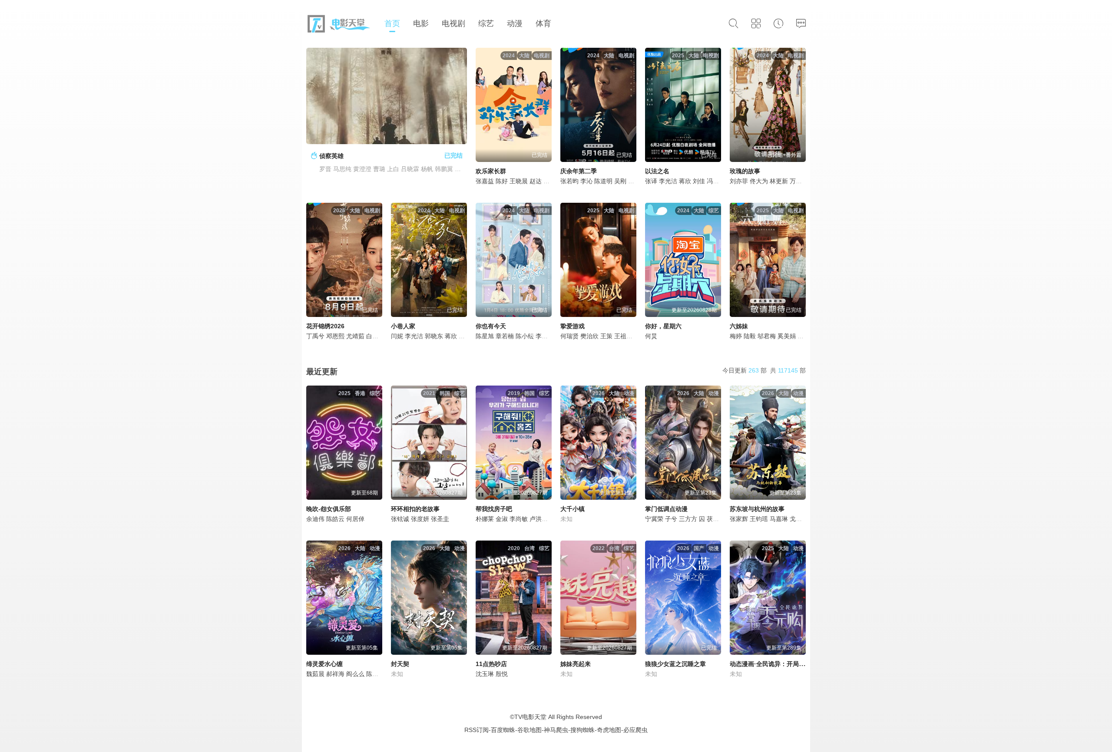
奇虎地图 (609, 729)
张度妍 (420, 518)
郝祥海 (335, 673)
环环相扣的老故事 (415, 508)
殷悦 (502, 673)
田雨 (634, 181)
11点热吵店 (491, 663)
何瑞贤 (569, 336)
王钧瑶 (759, 518)
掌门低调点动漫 (666, 508)
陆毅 (750, 336)
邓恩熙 (335, 336)
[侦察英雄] (386, 96)
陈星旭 (485, 336)
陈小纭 (525, 336)
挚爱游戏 (572, 326)
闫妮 (397, 336)
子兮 (671, 518)
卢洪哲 (539, 518)
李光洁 (668, 181)
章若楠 (505, 336)
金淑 (502, 518)
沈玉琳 (485, 673)
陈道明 (603, 181)
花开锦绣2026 (325, 326)
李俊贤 (545, 336)
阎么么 (355, 673)
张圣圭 (440, 518)
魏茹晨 (315, 673)
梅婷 (736, 336)
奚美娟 (787, 336)
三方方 (688, 518)
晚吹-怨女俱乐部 (328, 508)
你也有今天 (491, 326)
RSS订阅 (476, 729)
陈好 (502, 181)
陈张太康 (378, 673)
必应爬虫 (635, 729)
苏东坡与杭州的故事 (757, 508)
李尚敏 (519, 518)
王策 (606, 336)
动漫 (515, 23)
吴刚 (620, 181)
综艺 (486, 23)
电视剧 (453, 23)
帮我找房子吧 (494, 508)
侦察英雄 (331, 155)
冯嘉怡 (716, 181)
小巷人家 (403, 326)
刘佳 (699, 181)
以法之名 (657, 171)
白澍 (372, 336)
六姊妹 (739, 326)
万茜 (796, 181)
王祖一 (623, 336)
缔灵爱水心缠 (324, 663)
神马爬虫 (556, 729)
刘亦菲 (739, 181)
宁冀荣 (654, 518)
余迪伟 (315, 518)
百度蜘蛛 (503, 729)
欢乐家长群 (491, 171)
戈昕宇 (799, 518)
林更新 (779, 181)
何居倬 (355, 518)
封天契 (400, 663)
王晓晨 (519, 181)
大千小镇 (572, 508)
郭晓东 (434, 336)
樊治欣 (589, 336)
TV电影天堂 (530, 716)
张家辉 (739, 518)
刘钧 (804, 336)
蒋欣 (685, 181)
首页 (392, 23)
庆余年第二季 (578, 171)
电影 (421, 23)
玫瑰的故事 (745, 171)
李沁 (586, 181)
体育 (543, 23)
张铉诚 (400, 518)
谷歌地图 (529, 729)
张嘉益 (485, 181)
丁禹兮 (315, 336)
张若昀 (569, 181)
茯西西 (716, 518)
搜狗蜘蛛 (582, 729)
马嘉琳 (779, 518)
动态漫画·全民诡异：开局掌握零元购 (779, 663)
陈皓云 (335, 518)
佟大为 (759, 181)
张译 (651, 181)
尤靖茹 (355, 336)
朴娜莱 (485, 518)
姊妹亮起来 (575, 663)
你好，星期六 (663, 326)
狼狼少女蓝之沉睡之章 (675, 663)
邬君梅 (767, 336)
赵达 (536, 181)
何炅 (651, 336)
